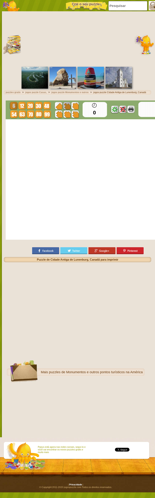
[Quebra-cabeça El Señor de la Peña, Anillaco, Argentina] (63, 88)
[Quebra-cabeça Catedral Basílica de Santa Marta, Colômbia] (118, 88)
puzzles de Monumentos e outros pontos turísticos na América (96, 372)
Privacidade (75, 484)
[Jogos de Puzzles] (11, 5)
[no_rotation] (123, 109)
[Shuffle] (115, 109)
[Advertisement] (77, 38)
